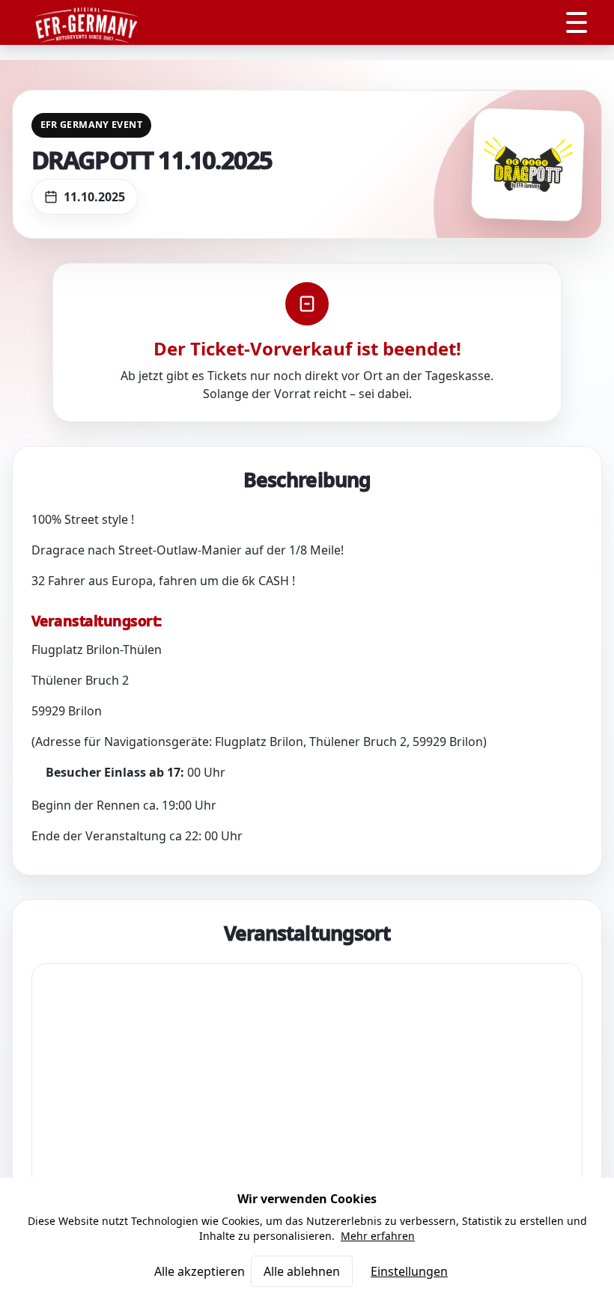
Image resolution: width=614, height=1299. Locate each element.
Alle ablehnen (302, 1271)
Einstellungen (409, 1271)
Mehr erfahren (378, 1236)
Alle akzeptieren (199, 1271)
